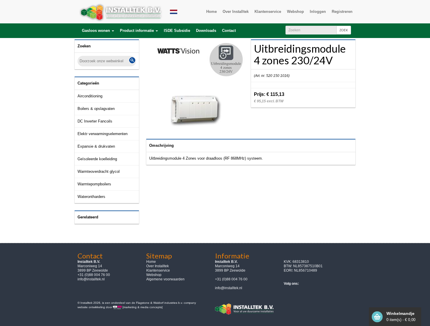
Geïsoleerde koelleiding (97, 159)
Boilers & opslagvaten (96, 108)
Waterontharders (91, 196)
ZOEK (344, 30)
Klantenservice (158, 270)
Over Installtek (157, 266)
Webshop (153, 275)
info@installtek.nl (91, 279)
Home (151, 262)
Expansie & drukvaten (96, 146)
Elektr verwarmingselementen (103, 134)
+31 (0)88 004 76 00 (231, 279)
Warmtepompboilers (94, 184)
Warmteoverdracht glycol (99, 171)
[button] (98, 30)
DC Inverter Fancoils (95, 121)
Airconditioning (90, 96)
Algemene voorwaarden (165, 279)
